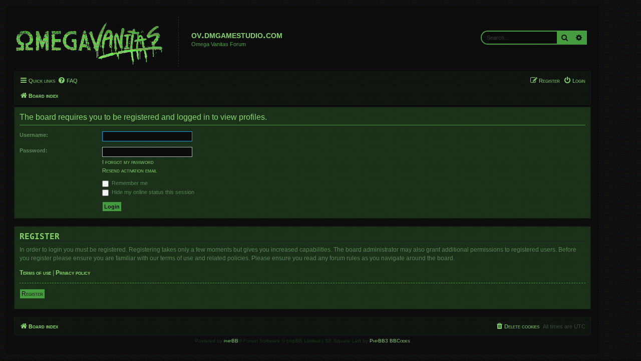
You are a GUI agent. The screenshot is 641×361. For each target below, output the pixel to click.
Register (32, 293)
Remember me (129, 183)
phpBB (231, 340)
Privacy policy (73, 272)
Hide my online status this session (152, 192)
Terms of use (35, 272)
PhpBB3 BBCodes (390, 340)
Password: (34, 150)
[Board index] (98, 42)
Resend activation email (129, 170)
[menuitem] (68, 81)
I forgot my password (128, 162)
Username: (34, 135)
